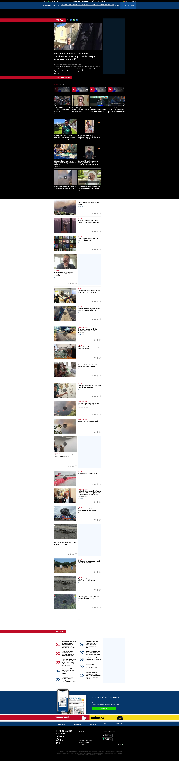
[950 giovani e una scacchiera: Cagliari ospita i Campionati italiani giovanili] (65, 151)
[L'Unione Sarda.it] (51, 5)
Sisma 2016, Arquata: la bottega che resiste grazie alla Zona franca (80, 109)
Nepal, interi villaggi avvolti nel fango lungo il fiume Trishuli (87, 579)
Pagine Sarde (119, 723)
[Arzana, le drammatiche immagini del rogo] (65, 207)
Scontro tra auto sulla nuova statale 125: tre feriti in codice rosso (93, 659)
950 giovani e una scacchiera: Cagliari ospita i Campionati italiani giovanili (65, 162)
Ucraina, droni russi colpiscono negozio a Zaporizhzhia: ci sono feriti (87, 510)
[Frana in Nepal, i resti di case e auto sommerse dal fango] (65, 531)
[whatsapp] (48, 1)
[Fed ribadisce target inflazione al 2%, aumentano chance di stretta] (65, 225)
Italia (79, 4)
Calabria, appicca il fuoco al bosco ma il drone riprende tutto (88, 597)
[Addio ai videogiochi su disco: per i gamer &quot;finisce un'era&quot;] (65, 243)
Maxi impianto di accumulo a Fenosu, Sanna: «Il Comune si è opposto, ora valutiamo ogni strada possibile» (89, 492)
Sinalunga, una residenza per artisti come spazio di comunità (89, 562)
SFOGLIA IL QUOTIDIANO (128, 5)
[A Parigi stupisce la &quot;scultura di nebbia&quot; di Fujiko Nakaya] (65, 444)
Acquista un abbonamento (77, 723)
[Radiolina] (85, 1)
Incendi (95, 6)
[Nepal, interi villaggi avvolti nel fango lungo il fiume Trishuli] (65, 583)
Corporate (81, 744)
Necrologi (107, 4)
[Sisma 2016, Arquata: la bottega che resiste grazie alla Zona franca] (80, 100)
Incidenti (82, 6)
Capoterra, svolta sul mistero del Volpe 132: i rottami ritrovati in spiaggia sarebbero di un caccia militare (93, 675)
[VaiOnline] (95, 1)
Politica (88, 4)
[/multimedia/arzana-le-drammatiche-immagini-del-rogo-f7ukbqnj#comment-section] (100, 213)
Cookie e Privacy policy (84, 731)
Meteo (112, 4)
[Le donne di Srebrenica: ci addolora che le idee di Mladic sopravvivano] (89, 177)
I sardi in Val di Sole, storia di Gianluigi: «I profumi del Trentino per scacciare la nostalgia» (64, 137)
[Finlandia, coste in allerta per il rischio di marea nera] (65, 478)
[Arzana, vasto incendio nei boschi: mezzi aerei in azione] (65, 426)
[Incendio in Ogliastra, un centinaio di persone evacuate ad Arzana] (65, 177)
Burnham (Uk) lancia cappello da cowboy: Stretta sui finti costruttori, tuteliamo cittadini (88, 162)
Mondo (83, 4)
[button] (68, 20)
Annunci (102, 4)
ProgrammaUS (64, 4)
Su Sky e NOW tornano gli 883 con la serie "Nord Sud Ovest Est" (62, 109)
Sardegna (75, 4)
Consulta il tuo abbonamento (61, 723)
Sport (97, 4)
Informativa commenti (84, 742)
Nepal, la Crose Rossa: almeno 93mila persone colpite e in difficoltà (63, 273)
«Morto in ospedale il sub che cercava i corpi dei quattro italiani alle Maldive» (68, 671)
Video (70, 4)
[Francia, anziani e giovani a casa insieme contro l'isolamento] (65, 369)
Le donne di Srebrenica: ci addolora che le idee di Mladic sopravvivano (89, 187)
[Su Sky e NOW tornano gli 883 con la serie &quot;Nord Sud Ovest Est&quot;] (62, 100)
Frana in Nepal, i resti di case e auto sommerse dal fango (65, 543)
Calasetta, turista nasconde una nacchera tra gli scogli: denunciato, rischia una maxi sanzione (93, 667)
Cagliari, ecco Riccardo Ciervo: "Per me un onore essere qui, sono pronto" (89, 292)
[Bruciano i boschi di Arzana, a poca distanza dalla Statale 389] (65, 408)
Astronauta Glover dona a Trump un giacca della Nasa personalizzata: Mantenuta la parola (117, 110)
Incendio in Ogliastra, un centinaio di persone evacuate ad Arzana (65, 187)
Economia (93, 4)
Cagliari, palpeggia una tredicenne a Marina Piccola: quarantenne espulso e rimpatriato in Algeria (92, 644)
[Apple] (112, 735)
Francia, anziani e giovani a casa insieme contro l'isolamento (87, 365)
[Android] (112, 739)
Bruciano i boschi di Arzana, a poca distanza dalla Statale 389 (88, 404)
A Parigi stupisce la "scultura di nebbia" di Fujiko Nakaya (63, 455)
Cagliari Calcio (89, 6)
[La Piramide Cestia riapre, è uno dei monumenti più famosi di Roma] (65, 313)
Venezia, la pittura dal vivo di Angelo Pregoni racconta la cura (89, 386)
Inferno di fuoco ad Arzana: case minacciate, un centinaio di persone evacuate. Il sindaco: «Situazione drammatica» (69, 644)
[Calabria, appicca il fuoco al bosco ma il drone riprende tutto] (65, 601)
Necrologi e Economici (84, 733)
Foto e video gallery (63, 77)
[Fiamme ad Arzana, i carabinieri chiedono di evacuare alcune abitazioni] (65, 333)
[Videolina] (76, 1)
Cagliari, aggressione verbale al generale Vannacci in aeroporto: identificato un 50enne (68, 653)
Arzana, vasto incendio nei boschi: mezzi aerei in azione (88, 422)
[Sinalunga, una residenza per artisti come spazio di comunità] (65, 565)
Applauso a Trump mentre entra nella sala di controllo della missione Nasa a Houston (98, 110)
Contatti (81, 738)
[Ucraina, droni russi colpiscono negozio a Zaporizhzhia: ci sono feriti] (65, 513)
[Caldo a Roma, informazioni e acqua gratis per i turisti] (65, 351)
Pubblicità (81, 736)
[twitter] (44, 1)
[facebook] (46, 1)
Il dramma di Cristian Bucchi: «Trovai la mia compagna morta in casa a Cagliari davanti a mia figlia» (69, 679)
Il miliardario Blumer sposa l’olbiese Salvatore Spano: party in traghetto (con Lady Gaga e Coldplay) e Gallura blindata (69, 662)
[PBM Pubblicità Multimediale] (103, 1)
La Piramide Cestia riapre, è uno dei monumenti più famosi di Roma (89, 309)
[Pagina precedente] (82, 620)
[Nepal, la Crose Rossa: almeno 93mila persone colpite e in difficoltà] (65, 261)
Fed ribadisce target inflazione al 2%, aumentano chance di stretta (88, 221)
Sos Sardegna (76, 6)
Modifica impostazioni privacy (85, 740)
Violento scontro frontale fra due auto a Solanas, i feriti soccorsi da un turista (93, 652)
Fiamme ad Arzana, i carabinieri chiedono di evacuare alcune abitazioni (87, 330)
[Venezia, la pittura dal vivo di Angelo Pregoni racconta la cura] (65, 390)
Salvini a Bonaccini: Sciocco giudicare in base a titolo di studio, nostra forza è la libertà (89, 137)
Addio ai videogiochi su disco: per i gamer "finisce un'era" (88, 239)
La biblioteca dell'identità (93, 723)
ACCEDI (134, 1)
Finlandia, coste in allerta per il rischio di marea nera (87, 474)
